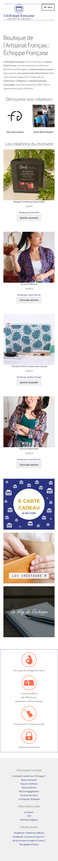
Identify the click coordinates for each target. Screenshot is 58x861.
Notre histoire (29, 787)
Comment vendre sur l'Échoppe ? (29, 776)
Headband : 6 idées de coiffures (29, 832)
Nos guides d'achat (29, 844)
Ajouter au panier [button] (29, 217)
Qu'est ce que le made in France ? (29, 840)
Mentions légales (29, 819)
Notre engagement (29, 791)
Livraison (29, 812)
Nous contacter (29, 779)
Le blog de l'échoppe (29, 799)
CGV (29, 815)
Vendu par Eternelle (29, 212)
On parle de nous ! (29, 795)
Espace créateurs (29, 783)
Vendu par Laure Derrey (29, 294)
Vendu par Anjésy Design (29, 377)
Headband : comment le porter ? (29, 836)
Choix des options (29, 299)
